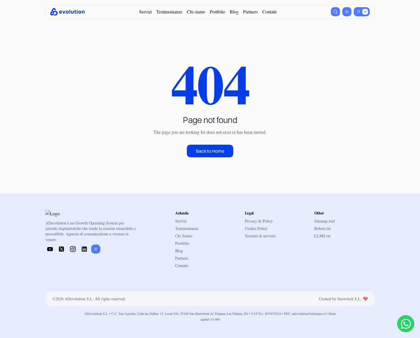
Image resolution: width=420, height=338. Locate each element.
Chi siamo (196, 12)
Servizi (145, 12)
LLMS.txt (322, 235)
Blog (234, 12)
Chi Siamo (183, 235)
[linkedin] (84, 249)
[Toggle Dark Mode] (346, 11)
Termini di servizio (260, 235)
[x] (61, 249)
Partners (250, 12)
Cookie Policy (256, 228)
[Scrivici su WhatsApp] (405, 323)
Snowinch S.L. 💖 (352, 298)
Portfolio (217, 12)
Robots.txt (322, 228)
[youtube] (50, 249)
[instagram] (72, 249)
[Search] (335, 11)
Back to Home (210, 151)
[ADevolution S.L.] (67, 12)
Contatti (269, 12)
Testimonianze (169, 12)
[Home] (62, 214)
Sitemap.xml (324, 221)
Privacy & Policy (259, 221)
